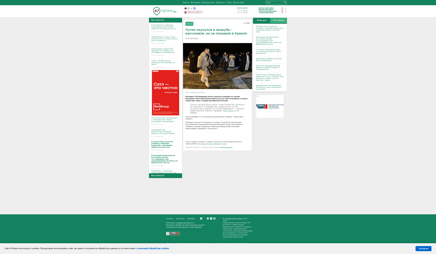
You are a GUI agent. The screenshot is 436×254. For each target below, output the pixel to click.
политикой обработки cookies (153, 248)
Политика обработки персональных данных (185, 225)
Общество (220, 2)
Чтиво (229, 2)
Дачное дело (238, 2)
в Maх (224, 144)
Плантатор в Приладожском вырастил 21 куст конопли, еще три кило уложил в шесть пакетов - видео (270, 77)
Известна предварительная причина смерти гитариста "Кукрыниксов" (268, 67)
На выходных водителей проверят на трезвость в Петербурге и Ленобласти (163, 52)
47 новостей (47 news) (233, 218)
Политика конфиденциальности (180, 223)
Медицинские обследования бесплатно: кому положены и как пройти (269, 87)
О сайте (169, 218)
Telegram (211, 218)
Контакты (180, 218)
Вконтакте (208, 218)
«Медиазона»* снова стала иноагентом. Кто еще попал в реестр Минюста (164, 40)
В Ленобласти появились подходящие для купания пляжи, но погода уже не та (163, 28)
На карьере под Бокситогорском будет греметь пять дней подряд (163, 133)
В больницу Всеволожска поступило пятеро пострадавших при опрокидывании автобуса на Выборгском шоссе (268, 40)
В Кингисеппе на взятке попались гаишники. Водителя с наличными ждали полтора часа (270, 29)
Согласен (423, 248)
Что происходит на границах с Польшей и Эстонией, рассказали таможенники (164, 121)
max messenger (194, 8)
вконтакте (188, 8)
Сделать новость (194, 12)
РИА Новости (229, 111)
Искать (285, 2)
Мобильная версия (186, 8)
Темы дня (261, 20)
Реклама (191, 218)
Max (214, 218)
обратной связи (226, 147)
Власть (186, 2)
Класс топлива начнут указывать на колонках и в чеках (163, 64)
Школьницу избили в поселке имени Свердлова (269, 59)
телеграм (191, 8)
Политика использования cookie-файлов (184, 227)
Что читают (278, 20)
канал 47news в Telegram (210, 144)
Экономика (195, 2)
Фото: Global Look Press (195, 92)
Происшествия (207, 2)
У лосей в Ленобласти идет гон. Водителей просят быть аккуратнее (268, 51)
